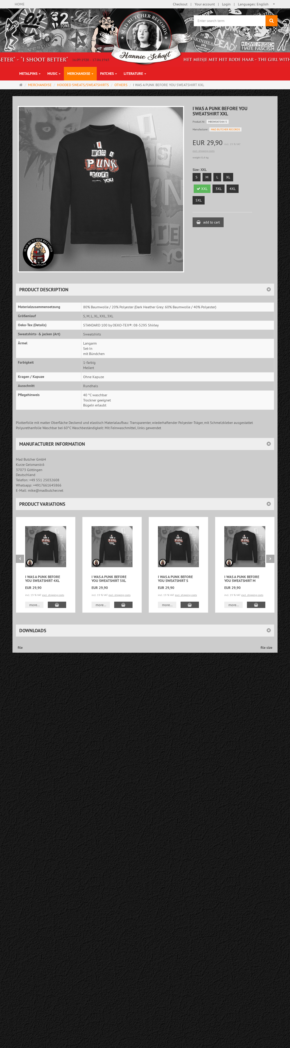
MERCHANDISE (79, 73)
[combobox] (257, 4)
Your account (205, 4)
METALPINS (28, 73)
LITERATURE (134, 73)
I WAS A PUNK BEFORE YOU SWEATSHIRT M (241, 578)
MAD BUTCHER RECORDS (225, 129)
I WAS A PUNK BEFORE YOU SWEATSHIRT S (175, 578)
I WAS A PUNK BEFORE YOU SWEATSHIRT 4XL (42, 578)
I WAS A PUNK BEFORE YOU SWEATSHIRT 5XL (109, 578)
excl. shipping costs (204, 151)
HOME (20, 4)
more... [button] (34, 605)
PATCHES (107, 73)
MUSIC (52, 73)
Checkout (180, 4)
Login (226, 4)
